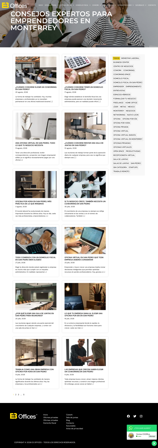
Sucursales (139, 5)
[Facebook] (128, 416)
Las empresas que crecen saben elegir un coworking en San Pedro (84, 370)
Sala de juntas (108, 5)
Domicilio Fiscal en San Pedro (127, 82)
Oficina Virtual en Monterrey (127, 139)
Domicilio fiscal (82, 5)
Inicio (41, 5)
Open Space (118, 151)
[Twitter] (135, 416)
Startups (133, 167)
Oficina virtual (66, 5)
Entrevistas (119, 90)
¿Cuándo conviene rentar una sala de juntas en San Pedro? (84, 144)
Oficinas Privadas (121, 143)
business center (121, 62)
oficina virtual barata (124, 135)
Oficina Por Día (129, 119)
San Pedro (136, 163)
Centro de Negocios (123, 66)
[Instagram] (141, 416)
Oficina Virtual (120, 131)
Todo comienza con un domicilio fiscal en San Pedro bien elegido (35, 258)
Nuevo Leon (132, 115)
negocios (130, 111)
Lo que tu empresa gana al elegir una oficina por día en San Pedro (83, 314)
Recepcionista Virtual (124, 155)
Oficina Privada (120, 127)
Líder (115, 107)
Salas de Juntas (121, 163)
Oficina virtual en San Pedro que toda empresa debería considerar (84, 258)
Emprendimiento (133, 86)
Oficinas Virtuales (122, 147)
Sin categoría (120, 167)
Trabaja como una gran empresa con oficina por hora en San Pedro (34, 370)
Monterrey (118, 111)
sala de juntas (120, 159)
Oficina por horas (125, 5)
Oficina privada (50, 5)
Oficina (117, 119)
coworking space (121, 74)
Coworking (128, 70)
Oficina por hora (121, 123)
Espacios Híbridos (121, 94)
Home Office (131, 102)
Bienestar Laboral (130, 58)
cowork (117, 70)
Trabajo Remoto (121, 171)
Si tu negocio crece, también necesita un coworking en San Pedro (85, 202)
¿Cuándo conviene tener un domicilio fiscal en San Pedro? (84, 88)
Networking (119, 115)
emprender (118, 86)
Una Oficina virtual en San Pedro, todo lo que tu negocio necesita (35, 144)
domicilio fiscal (121, 78)
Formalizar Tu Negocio (124, 98)
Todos (116, 58)
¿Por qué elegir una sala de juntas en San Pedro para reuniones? (34, 314)
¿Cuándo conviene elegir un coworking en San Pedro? (35, 88)
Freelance (118, 102)
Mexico (131, 107)
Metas (123, 107)
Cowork (95, 5)
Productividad (133, 151)
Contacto (152, 5)
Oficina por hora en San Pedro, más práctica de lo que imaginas (33, 202)
